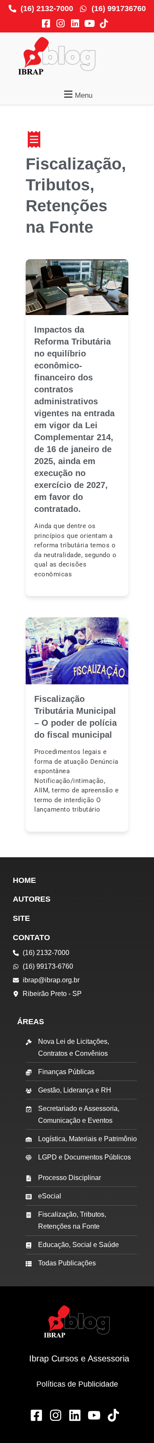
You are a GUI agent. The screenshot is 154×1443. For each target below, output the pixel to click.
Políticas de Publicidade (77, 1384)
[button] (77, 94)
